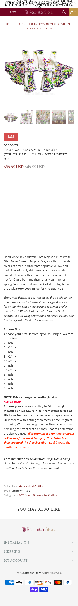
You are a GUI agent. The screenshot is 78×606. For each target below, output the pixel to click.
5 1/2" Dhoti (30, 201)
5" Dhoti (11, 201)
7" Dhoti (11, 210)
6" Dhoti (48, 201)
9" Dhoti (44, 210)
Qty (6, 228)
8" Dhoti (28, 210)
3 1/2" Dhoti (13, 191)
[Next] (70, 70)
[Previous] (7, 70)
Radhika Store (33, 572)
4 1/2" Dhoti (50, 191)
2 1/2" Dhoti (30, 182)
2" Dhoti (11, 182)
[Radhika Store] (39, 12)
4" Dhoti (32, 191)
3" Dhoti (48, 182)
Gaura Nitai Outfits (31, 486)
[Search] (64, 12)
